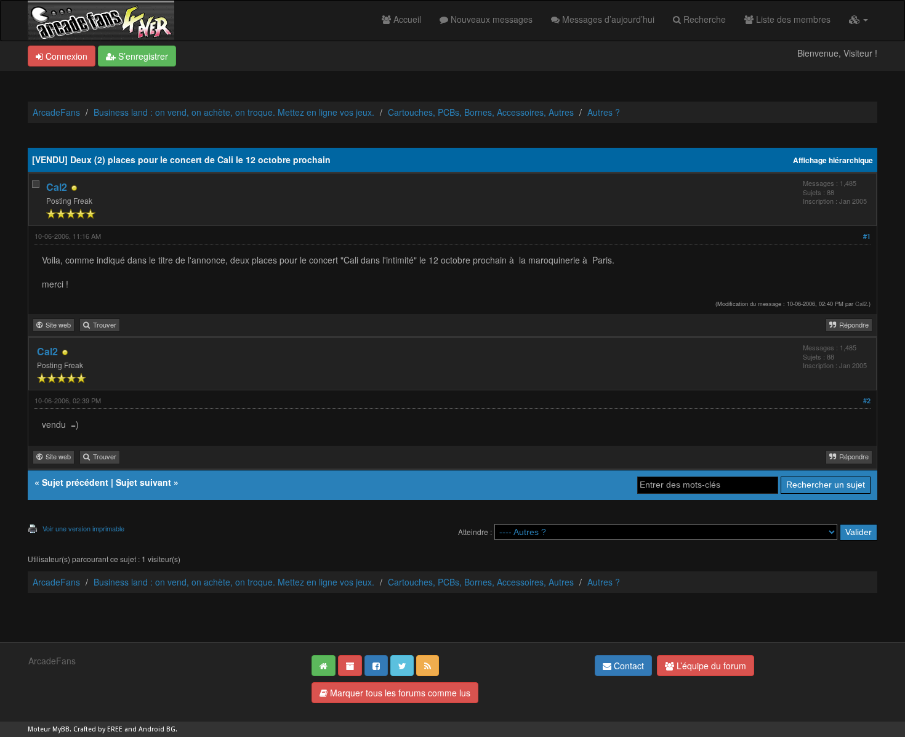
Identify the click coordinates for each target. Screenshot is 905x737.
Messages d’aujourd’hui (607, 19)
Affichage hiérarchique (833, 160)
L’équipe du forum (710, 665)
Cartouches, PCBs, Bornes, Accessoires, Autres (481, 112)
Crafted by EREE (98, 729)
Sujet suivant (143, 482)
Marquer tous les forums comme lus (399, 693)
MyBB (61, 729)
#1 (867, 236)
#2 (867, 400)
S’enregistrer (142, 56)
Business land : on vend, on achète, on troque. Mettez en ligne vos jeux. (234, 112)
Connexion (65, 56)
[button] (858, 19)
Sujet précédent (75, 482)
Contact (627, 665)
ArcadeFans (56, 112)
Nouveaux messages (490, 19)
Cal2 (56, 187)
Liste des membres (792, 19)
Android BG (157, 729)
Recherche (703, 19)
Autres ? (603, 112)
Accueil (406, 19)
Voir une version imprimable (83, 528)
